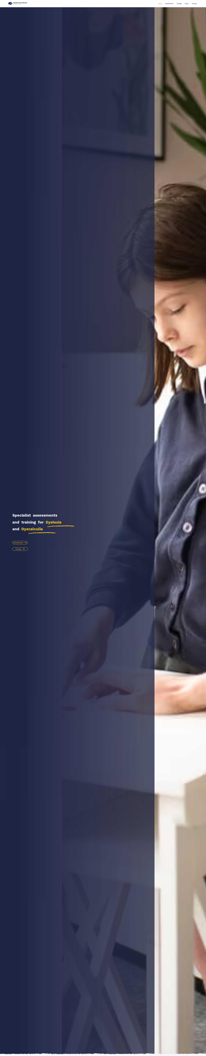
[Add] (20, 542)
